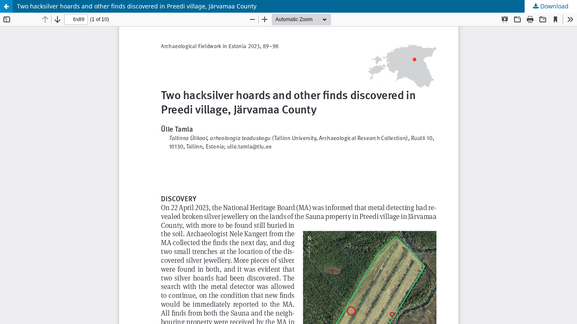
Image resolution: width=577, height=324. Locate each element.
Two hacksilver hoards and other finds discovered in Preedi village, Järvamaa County (136, 6)
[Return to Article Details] (6, 6)
